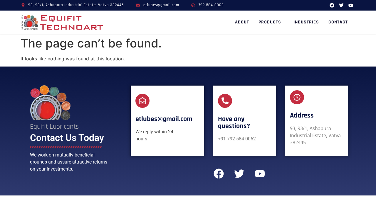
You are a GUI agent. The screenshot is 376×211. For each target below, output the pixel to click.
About (242, 22)
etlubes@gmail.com (163, 119)
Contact (338, 22)
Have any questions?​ (234, 122)
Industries (306, 22)
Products (269, 22)
